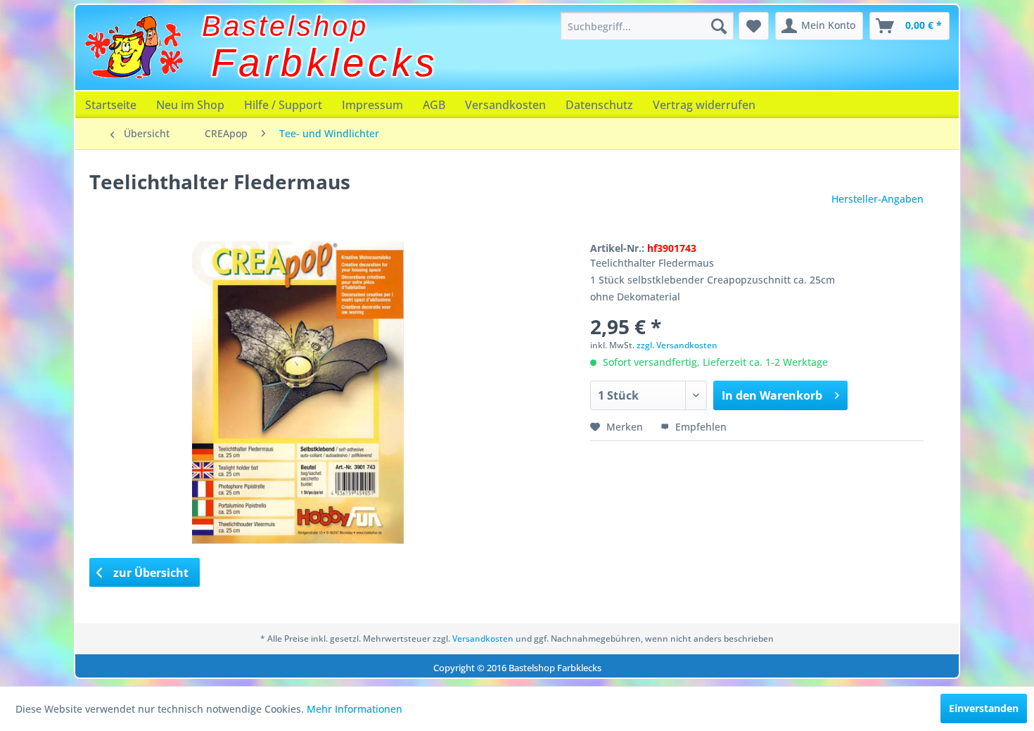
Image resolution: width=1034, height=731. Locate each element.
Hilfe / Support (283, 105)
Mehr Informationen (354, 709)
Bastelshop (285, 26)
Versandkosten (505, 105)
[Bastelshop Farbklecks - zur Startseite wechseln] (133, 47)
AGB (434, 105)
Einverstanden (984, 708)
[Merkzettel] (754, 26)
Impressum (372, 105)
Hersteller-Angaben (877, 198)
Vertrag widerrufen (704, 105)
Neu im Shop (190, 105)
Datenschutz (599, 105)
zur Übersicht (149, 572)
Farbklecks (325, 62)
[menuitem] (647, 26)
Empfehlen (699, 426)
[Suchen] (719, 26)
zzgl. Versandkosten (677, 345)
